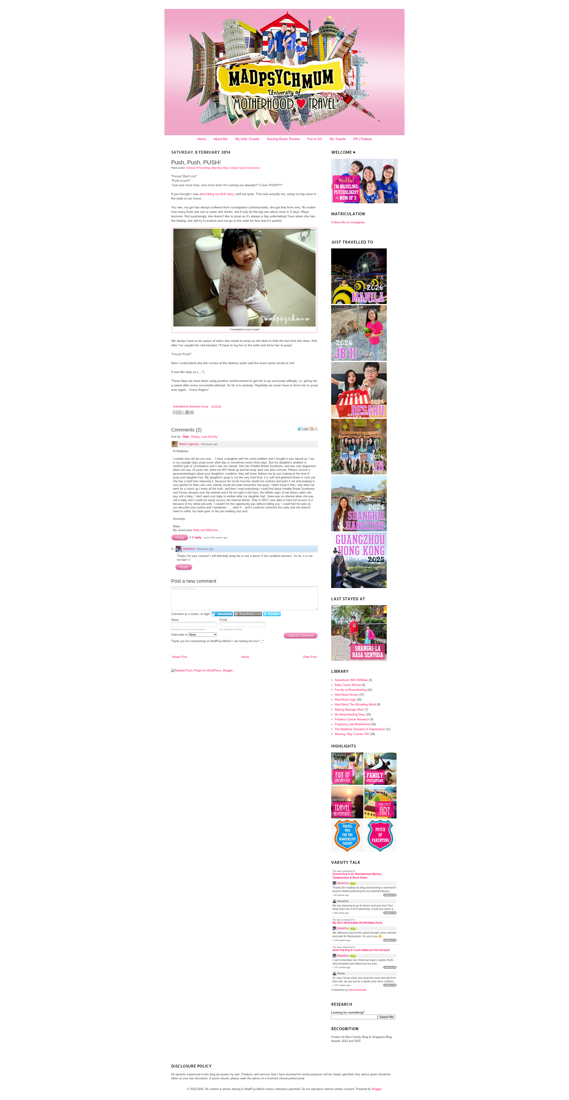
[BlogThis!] (179, 412)
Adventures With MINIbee (351, 680)
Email (223, 619)
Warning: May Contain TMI (352, 734)
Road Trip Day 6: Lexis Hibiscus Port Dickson (361, 950)
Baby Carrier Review (348, 685)
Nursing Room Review (283, 139)
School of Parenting (198, 167)
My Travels (338, 139)
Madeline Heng (199, 406)
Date (186, 436)
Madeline (189, 548)
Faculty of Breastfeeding (350, 689)
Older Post (310, 657)
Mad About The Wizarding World (355, 704)
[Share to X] (183, 412)
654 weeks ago (209, 444)
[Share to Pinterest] (192, 412)
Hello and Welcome (205, 530)
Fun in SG (314, 139)
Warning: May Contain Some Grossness (235, 167)
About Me (221, 139)
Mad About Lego (345, 699)
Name (175, 619)
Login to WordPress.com (248, 614)
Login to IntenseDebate (222, 614)
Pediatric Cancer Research (352, 719)
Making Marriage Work (349, 709)
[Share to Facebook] (187, 412)
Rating (195, 436)
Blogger (376, 1089)
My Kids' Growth (247, 139)
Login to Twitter (272, 614)
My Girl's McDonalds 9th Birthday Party (357, 922)
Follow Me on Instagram (348, 222)
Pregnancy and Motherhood (352, 724)
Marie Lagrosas (189, 444)
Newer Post (179, 657)
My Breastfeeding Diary (350, 714)
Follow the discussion (314, 429)
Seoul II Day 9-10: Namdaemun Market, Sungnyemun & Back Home (357, 875)
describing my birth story (217, 194)
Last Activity (210, 436)
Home (201, 139)
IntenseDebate (357, 989)
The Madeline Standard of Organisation (360, 729)
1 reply (197, 537)
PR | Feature (362, 139)
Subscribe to (179, 634)
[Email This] (175, 412)
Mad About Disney (346, 694)
